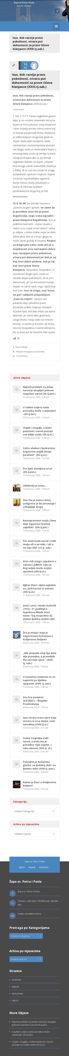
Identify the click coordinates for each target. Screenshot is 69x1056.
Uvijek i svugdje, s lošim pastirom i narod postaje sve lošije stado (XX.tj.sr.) (38, 431)
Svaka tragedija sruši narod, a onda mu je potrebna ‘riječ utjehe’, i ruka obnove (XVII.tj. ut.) (37, 743)
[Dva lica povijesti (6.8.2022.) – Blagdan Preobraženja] (16, 699)
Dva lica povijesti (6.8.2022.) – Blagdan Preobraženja (35, 701)
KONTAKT (44, 867)
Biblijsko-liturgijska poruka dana (30, 351)
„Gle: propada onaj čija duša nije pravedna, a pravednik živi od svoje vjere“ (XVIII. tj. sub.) (39, 658)
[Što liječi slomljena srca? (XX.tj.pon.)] (16, 471)
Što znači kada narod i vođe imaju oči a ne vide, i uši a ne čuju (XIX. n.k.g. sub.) (39, 544)
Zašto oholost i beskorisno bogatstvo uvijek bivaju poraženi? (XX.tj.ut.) (39, 451)
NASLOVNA (17, 993)
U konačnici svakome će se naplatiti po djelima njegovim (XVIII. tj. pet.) (39, 680)
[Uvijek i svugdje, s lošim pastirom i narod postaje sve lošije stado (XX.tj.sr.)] (16, 430)
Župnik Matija (21, 347)
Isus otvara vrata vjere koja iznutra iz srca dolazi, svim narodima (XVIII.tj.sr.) (39, 721)
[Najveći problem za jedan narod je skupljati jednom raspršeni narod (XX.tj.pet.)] (16, 389)
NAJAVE (32, 867)
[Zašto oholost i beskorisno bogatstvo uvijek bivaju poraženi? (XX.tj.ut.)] (16, 450)
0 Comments (21, 356)
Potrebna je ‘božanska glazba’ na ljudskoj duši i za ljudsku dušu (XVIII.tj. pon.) (39, 765)
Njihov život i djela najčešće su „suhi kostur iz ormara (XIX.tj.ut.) (39, 588)
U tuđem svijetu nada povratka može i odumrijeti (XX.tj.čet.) (39, 411)
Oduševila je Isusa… (35, 485)
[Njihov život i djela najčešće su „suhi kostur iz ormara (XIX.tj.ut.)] (16, 587)
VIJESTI (22, 867)
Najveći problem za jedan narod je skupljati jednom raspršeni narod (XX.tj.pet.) (39, 390)
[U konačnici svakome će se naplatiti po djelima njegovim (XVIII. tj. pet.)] (16, 679)
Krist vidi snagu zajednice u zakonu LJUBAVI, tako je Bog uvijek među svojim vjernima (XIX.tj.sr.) (39, 566)
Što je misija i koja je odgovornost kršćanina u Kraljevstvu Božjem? (38, 636)
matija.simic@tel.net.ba (29, 913)
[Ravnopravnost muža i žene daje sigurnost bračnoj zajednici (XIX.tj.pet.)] (16, 522)
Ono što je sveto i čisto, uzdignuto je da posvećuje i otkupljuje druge (39, 503)
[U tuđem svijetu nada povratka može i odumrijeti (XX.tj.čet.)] (16, 409)
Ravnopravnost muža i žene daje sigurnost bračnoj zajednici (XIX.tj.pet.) (39, 524)
